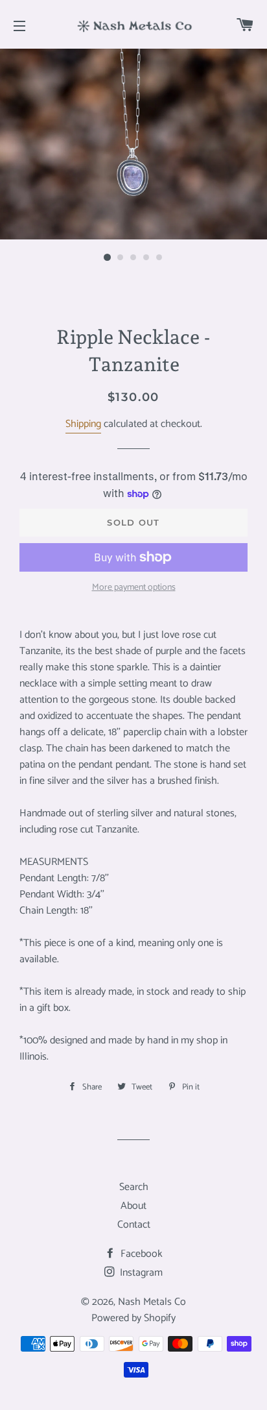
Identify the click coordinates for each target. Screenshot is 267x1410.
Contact (133, 1225)
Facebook (140, 1254)
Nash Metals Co (152, 1302)
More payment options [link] (134, 588)
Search (133, 1187)
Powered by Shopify (133, 1318)
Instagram (140, 1273)
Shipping (83, 424)
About (133, 1206)
